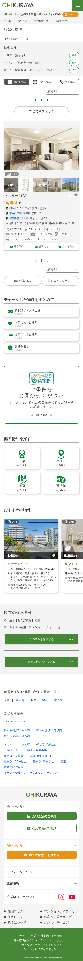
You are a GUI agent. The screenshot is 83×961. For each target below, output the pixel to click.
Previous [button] (6, 149)
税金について (17, 922)
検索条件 (57, 14)
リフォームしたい (19, 872)
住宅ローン (15, 917)
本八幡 (58, 700)
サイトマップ (27, 935)
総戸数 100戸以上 (15, 761)
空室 (63, 761)
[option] (41, 149)
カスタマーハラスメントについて (41, 944)
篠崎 (45, 700)
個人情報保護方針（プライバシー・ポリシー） (41, 940)
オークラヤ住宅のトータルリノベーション (31, 772)
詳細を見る (68, 246)
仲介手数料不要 (37, 750)
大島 (6, 700)
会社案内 (43, 935)
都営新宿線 (15, 218)
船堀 (25, 218)
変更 (74, 55)
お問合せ (43, 246)
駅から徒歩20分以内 (17, 735)
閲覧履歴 (28, 14)
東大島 (20, 700)
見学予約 (19, 246)
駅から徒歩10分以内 (17, 730)
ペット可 (24, 744)
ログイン (72, 14)
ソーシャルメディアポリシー (41, 949)
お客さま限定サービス (59, 917)
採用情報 (56, 935)
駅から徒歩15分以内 (49, 730)
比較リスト (42, 14)
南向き (8, 744)
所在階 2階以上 (46, 744)
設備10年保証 (38, 755)
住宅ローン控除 (14, 755)
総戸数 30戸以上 (43, 761)
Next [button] (77, 149)
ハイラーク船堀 (16, 195)
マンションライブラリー (61, 911)
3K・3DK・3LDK (15, 721)
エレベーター (12, 750)
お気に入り (13, 14)
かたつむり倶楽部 (56, 922)
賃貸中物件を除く (15, 767)
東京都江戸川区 (17, 213)
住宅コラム (15, 911)
